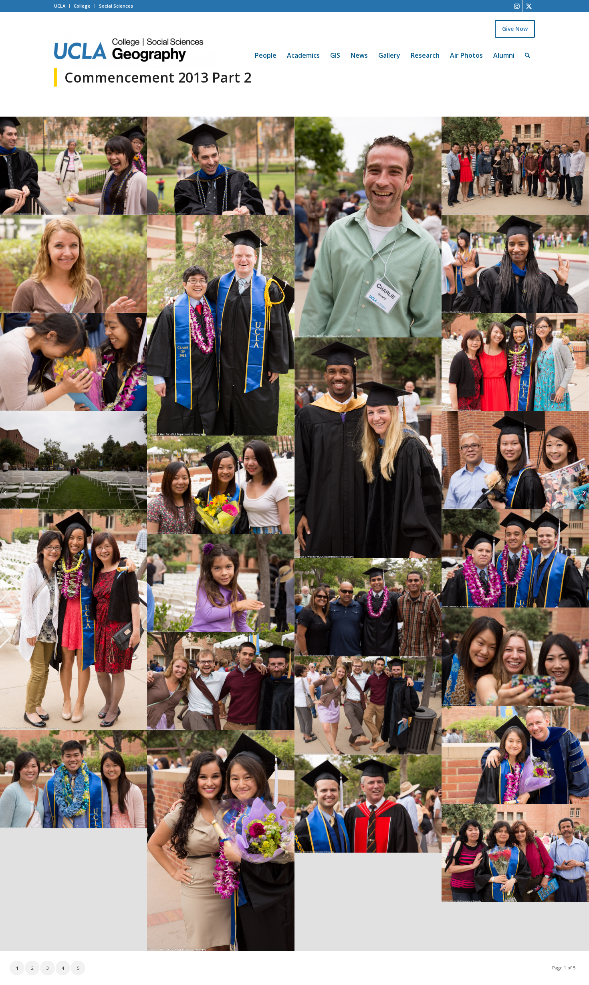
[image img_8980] (515, 264)
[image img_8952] (368, 705)
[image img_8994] (220, 166)
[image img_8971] (73, 460)
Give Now (515, 28)
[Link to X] (529, 6)
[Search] (527, 55)
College (82, 6)
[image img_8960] (368, 607)
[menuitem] (266, 44)
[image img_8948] (73, 779)
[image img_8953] (220, 681)
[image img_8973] (515, 362)
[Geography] (135, 50)
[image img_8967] (73, 619)
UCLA (59, 6)
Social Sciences (116, 6)
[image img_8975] (73, 362)
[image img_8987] (515, 166)
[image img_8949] (220, 840)
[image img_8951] (515, 755)
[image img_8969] (515, 460)
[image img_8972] (368, 447)
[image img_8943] (515, 853)
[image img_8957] (515, 657)
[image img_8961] (220, 583)
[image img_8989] (368, 227)
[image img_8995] (73, 166)
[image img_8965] (515, 558)
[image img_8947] (368, 804)
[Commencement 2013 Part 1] (6, 492)
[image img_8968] (220, 485)
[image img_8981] (220, 325)
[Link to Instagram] (516, 6)
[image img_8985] (73, 264)
